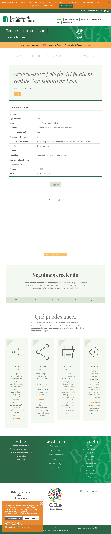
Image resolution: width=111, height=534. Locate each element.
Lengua (90, 466)
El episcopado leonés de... (21, 213)
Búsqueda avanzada (17, 37)
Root (25, 217)
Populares (21, 460)
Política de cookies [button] (12, 513)
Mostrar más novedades (55, 254)
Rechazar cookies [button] (13, 518)
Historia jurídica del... (67, 213)
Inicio (59, 19)
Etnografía (90, 453)
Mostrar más (55, 467)
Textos (90, 477)
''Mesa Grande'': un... (56, 455)
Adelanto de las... (56, 446)
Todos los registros (21, 446)
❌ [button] (41, 504)
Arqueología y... (56, 450)
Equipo (84, 19)
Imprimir (55, 185)
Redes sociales (25, 527)
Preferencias (24, 525)
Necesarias (11, 525)
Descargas (96, 19)
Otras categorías (90, 473)
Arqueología (91, 463)
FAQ (58, 22)
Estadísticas (11, 527)
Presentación (71, 19)
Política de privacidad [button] (29, 513)
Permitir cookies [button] (31, 518)
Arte (90, 446)
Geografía (90, 456)
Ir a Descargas (66, 5)
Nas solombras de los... (89, 213)
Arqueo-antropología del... (57, 463)
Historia (90, 460)
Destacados (21, 456)
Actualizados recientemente (20, 453)
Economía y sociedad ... (55, 236)
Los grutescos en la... (44, 213)
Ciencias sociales (90, 449)
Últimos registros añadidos (21, 449)
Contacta (67, 22)
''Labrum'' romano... (56, 459)
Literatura (90, 470)
